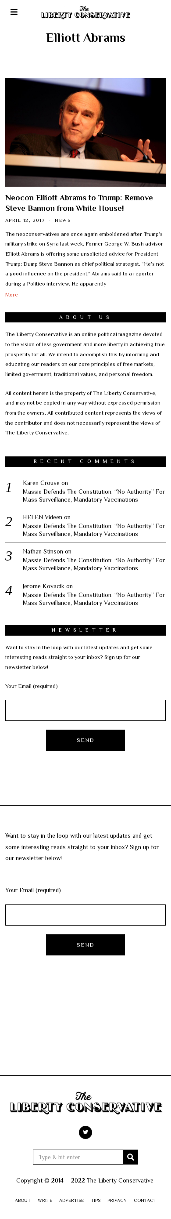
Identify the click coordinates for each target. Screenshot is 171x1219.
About (23, 1200)
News (63, 220)
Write (45, 1200)
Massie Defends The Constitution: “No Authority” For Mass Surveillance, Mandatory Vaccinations (94, 495)
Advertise (71, 1200)
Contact (145, 1200)
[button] (130, 1157)
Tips (95, 1200)
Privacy (117, 1200)
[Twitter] (85, 1132)
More (11, 295)
